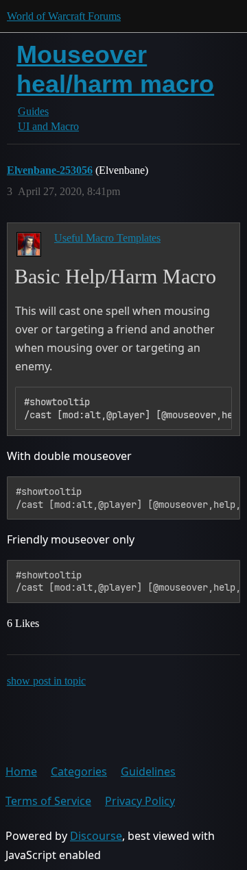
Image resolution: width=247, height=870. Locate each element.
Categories (79, 771)
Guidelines (148, 771)
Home (21, 771)
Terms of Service (48, 800)
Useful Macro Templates (107, 238)
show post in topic (46, 681)
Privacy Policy (140, 800)
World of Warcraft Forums (64, 16)
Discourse (96, 835)
